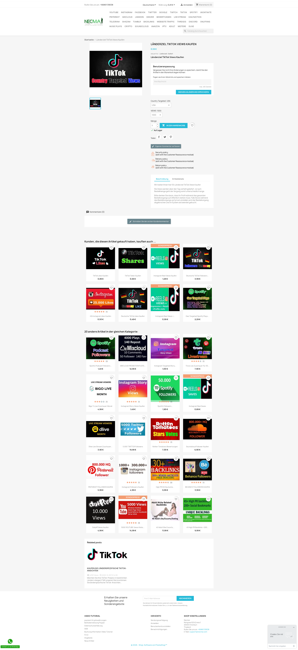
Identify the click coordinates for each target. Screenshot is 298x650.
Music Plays (115, 26)
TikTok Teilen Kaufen (133, 276)
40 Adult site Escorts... (165, 527)
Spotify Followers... (165, 406)
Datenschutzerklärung (93, 626)
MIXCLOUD (127, 17)
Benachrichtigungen (159, 629)
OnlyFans (205, 21)
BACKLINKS (149, 21)
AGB (86, 629)
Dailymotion (195, 17)
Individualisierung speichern (193, 92)
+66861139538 (106, 4)
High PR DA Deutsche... (165, 487)
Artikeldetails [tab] (178, 179)
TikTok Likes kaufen (100, 276)
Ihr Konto (156, 616)
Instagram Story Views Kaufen (133, 406)
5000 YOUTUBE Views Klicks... (132, 527)
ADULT (172, 26)
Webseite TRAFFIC (165, 21)
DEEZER (150, 17)
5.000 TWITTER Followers (133, 446)
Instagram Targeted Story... (165, 366)
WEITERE (182, 26)
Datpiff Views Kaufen (100, 527)
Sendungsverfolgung (159, 620)
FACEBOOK (140, 12)
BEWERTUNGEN (164, 17)
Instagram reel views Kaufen (165, 276)
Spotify (194, 12)
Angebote (88, 638)
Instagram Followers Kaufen (133, 487)
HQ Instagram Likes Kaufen (100, 316)
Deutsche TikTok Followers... (197, 276)
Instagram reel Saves (197, 406)
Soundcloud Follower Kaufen (197, 446)
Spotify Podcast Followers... (101, 366)
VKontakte (206, 12)
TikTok (183, 12)
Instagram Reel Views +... (165, 316)
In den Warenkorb (173, 125)
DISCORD (193, 21)
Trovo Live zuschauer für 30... (197, 366)
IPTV (164, 26)
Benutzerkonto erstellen (161, 626)
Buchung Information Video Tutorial (98, 632)
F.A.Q (86, 635)
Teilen (159, 139)
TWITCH (174, 12)
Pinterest (114, 17)
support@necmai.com (198, 632)
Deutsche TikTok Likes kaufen (133, 316)
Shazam (126, 21)
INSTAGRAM (126, 12)
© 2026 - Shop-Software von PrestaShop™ (149, 645)
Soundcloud (142, 26)
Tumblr (137, 21)
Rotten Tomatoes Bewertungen (165, 446)
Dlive (191, 26)
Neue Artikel (89, 641)
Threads (181, 21)
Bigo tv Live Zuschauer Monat (100, 406)
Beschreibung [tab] (162, 179)
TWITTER (152, 12)
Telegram (114, 21)
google (163, 12)
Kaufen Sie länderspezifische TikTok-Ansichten (106, 569)
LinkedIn (139, 17)
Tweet (165, 139)
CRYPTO (128, 26)
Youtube (113, 12)
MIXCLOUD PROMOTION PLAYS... (133, 366)
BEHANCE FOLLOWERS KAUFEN (197, 487)
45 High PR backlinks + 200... (197, 527)
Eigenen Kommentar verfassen (167, 146)
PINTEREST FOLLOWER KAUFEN (100, 487)
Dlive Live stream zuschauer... (100, 446)
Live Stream (180, 17)
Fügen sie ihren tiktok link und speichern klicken (172, 77)
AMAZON (155, 26)
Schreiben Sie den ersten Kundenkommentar (150, 221)
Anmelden (155, 623)
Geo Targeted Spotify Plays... (197, 316)
